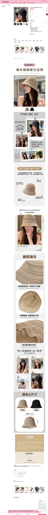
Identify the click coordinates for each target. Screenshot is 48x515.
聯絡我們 (28, 514)
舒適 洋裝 (41, 40)
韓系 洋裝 (15, 42)
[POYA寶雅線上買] (6, 2)
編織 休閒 (19, 40)
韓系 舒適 (37, 40)
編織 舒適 (30, 40)
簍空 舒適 (15, 40)
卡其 (30, 13)
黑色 (33, 13)
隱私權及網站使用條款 (19, 514)
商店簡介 (18, 513)
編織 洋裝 (23, 40)
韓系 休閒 (34, 40)
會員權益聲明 (28, 513)
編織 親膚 (19, 42)
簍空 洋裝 (26, 40)
